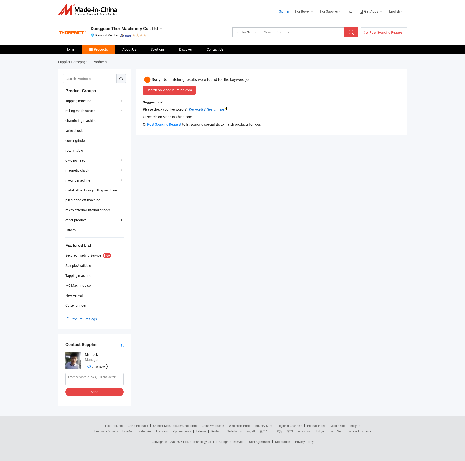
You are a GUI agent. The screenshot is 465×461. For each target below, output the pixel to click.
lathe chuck (74, 130)
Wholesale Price (239, 426)
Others (70, 230)
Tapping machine (78, 100)
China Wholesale (213, 426)
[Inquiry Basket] (351, 11)
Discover (185, 49)
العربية (251, 431)
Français (162, 431)
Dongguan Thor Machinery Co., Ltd (124, 28)
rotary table (74, 150)
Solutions (158, 49)
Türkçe (319, 431)
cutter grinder (75, 140)
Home (69, 49)
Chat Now (98, 366)
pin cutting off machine (82, 200)
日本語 (278, 431)
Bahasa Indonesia (359, 431)
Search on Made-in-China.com (169, 90)
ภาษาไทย (304, 431)
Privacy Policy (304, 442)
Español (127, 431)
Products (101, 49)
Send (94, 391)
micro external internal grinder (87, 210)
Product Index (316, 426)
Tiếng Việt (335, 431)
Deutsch (216, 431)
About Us (129, 49)
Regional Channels (290, 426)
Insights (355, 426)
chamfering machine (80, 120)
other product (75, 220)
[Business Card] (122, 345)
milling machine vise (80, 110)
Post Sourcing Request (386, 32)
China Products (138, 426)
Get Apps (371, 11)
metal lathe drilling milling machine (91, 190)
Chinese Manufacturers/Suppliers (175, 426)
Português (144, 431)
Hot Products (114, 426)
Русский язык (182, 431)
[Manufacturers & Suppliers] (89, 9)
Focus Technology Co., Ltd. (201, 442)
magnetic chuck (77, 170)
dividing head (75, 160)
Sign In (284, 11)
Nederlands (234, 431)
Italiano (201, 431)
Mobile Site (337, 426)
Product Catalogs (83, 319)
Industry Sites (263, 426)
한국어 (264, 431)
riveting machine (77, 180)
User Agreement (259, 442)
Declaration (282, 442)
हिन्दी (290, 431)
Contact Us (215, 49)
